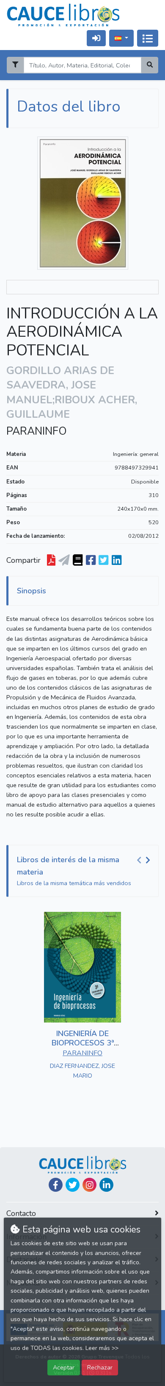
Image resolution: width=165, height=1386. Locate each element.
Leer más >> (101, 1348)
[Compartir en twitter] (103, 560)
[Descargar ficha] (51, 560)
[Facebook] (56, 1185)
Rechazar (100, 1367)
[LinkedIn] (106, 1185)
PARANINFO (36, 431)
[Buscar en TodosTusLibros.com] (77, 560)
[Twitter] (73, 1185)
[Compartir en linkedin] (116, 560)
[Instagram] (89, 1185)
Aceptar (63, 1367)
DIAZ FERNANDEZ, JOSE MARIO (82, 1071)
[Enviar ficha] (64, 560)
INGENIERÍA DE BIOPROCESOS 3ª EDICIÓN (83, 1042)
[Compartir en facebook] (91, 560)
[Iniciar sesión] (96, 38)
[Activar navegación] (147, 38)
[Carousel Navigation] (145, 860)
